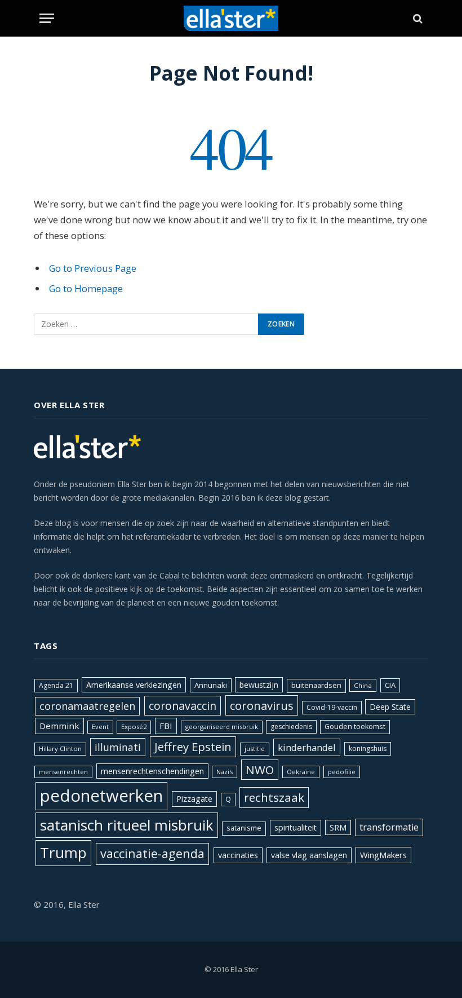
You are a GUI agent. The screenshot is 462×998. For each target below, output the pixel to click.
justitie (255, 748)
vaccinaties (238, 855)
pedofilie (342, 771)
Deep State (390, 706)
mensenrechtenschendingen (152, 771)
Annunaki (210, 685)
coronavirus (262, 705)
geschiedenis (291, 726)
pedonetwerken (101, 795)
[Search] (417, 18)
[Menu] (46, 18)
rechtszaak (274, 797)
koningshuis (368, 748)
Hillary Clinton (60, 748)
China (363, 685)
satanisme (243, 828)
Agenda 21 (56, 685)
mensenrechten (63, 771)
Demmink (59, 725)
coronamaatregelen (87, 706)
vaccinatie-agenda (152, 853)
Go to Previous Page (92, 268)
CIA (390, 685)
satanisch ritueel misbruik (127, 825)
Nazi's (224, 772)
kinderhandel (307, 747)
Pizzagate (194, 798)
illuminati (118, 747)
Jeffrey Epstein (193, 746)
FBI (165, 725)
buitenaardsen (316, 685)
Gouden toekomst (355, 726)
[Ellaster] (231, 18)
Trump (63, 852)
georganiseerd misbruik (221, 726)
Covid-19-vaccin (331, 707)
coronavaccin (182, 705)
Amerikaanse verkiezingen (133, 684)
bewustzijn (258, 684)
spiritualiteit (295, 827)
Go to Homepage (86, 288)
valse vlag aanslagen (309, 855)
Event (100, 726)
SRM (338, 827)
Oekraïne (301, 771)
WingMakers (383, 854)
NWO (260, 770)
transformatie (389, 827)
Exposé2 (133, 726)
